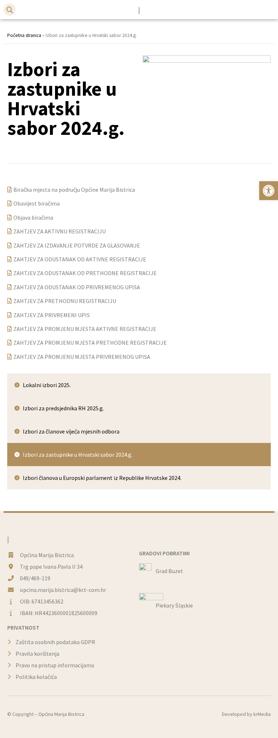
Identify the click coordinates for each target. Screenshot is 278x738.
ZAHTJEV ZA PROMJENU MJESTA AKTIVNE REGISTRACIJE (84, 328)
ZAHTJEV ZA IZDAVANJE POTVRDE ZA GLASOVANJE (76, 245)
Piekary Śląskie (174, 605)
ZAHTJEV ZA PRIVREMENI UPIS (51, 315)
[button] (10, 10)
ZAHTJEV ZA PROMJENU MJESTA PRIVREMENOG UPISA (81, 356)
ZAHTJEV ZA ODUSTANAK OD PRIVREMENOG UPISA (76, 287)
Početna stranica (24, 35)
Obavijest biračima (36, 203)
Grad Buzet (169, 571)
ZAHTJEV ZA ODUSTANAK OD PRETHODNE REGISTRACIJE (85, 273)
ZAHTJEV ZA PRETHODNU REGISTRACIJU (64, 300)
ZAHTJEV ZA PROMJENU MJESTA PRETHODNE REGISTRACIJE (90, 342)
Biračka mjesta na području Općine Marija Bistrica (74, 189)
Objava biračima (33, 217)
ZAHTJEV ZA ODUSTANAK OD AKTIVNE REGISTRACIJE (79, 259)
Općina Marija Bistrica (61, 714)
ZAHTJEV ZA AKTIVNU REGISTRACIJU (59, 231)
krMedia (262, 714)
